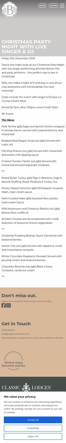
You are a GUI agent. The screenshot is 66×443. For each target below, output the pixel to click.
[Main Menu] (62, 5)
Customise (33, 428)
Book (42, 5)
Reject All (33, 436)
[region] (33, 417)
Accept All (33, 419)
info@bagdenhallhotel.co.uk (16, 334)
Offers (53, 5)
